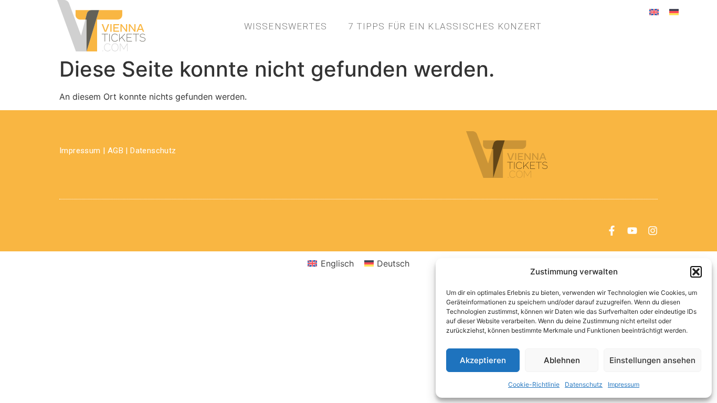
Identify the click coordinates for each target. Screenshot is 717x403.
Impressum (623, 384)
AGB (115, 150)
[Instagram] (653, 231)
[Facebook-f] (612, 231)
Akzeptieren (483, 360)
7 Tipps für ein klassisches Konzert (445, 26)
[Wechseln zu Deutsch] (674, 11)
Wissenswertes (286, 26)
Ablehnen (562, 360)
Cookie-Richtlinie (534, 384)
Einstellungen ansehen (652, 360)
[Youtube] (632, 231)
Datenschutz (584, 384)
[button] (696, 272)
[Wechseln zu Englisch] (654, 11)
